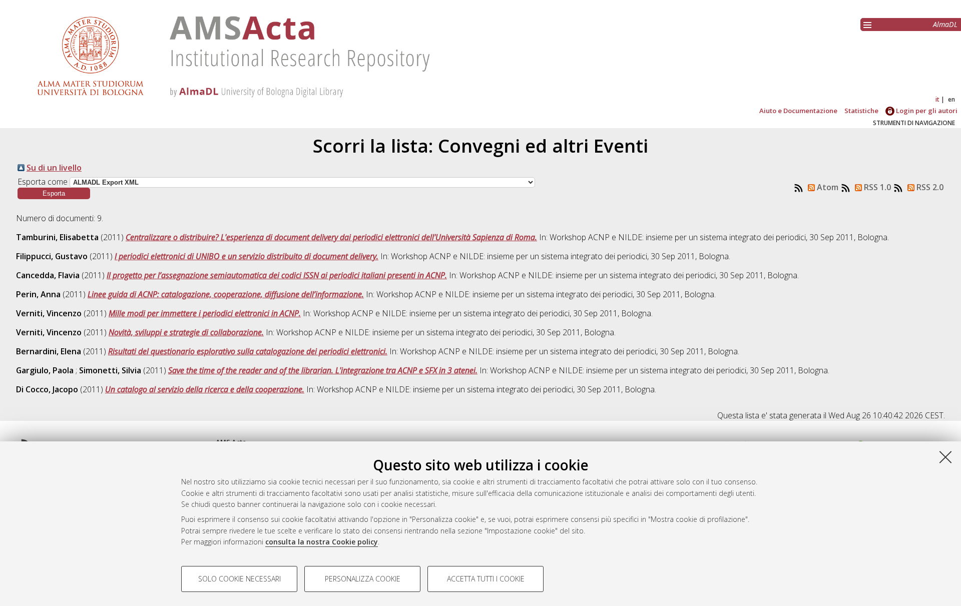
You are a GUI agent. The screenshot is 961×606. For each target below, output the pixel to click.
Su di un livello (54, 167)
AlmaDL (945, 24)
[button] (54, 193)
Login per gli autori (925, 110)
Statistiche (861, 110)
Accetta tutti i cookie (486, 578)
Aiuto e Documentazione (798, 110)
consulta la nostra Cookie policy (321, 541)
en (951, 99)
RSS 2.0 (928, 187)
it (937, 99)
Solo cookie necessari (239, 578)
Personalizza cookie (362, 578)
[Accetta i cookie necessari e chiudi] (945, 457)
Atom (826, 187)
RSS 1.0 (876, 187)
